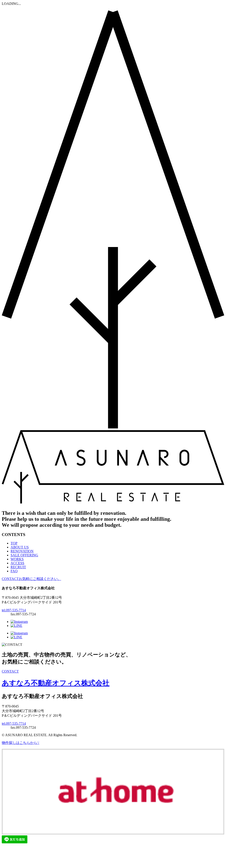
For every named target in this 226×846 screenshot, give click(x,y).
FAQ (14, 571)
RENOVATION (22, 551)
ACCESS (17, 563)
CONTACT (10, 671)
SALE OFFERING (24, 555)
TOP (14, 543)
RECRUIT (18, 567)
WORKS (17, 559)
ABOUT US (20, 547)
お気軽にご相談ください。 (31, 579)
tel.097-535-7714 (14, 610)
